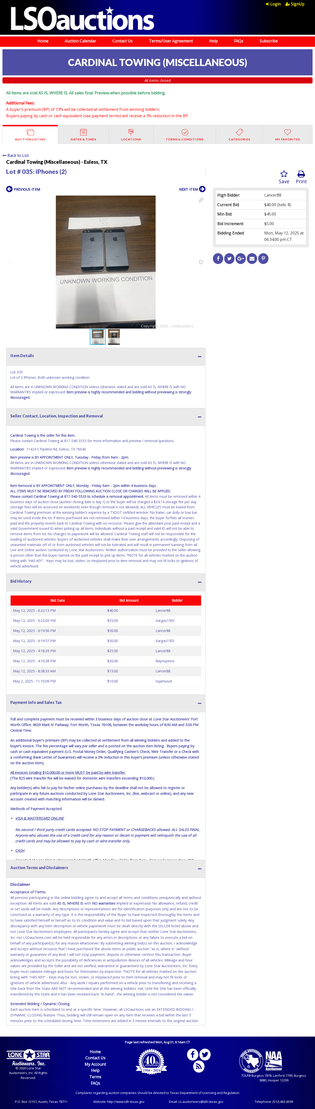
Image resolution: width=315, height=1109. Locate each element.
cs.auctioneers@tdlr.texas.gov (200, 1101)
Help (213, 41)
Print (301, 181)
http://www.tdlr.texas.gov (125, 1101)
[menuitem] (275, 4)
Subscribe (269, 41)
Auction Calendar (80, 41)
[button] (201, 200)
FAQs (238, 41)
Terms (95, 1076)
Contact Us (122, 41)
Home (42, 41)
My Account (95, 1064)
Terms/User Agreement (171, 41)
